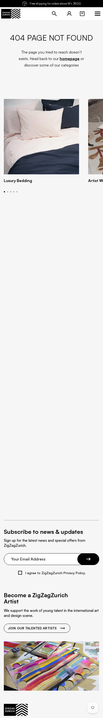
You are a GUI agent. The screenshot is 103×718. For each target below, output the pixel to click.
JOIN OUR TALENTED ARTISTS (32, 628)
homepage (70, 58)
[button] (82, 14)
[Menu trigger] (97, 13)
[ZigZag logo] (10, 13)
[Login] (69, 14)
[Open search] (54, 14)
